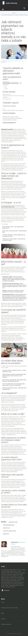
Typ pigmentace (6, 81)
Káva (6, 85)
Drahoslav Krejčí (10, 60)
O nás (2, 602)
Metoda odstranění (7, 94)
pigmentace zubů (13, 522)
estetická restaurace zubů (9, 531)
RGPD (2, 613)
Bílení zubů (16, 95)
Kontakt (3, 618)
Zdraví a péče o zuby (19, 60)
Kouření (6, 88)
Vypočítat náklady (6, 98)
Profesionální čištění (8, 95)
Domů (13, 13)
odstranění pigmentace (8, 525)
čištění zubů (6, 533)
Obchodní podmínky (6, 624)
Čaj (5, 87)
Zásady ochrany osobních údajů (9, 607)
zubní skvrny (6, 528)
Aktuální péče (5, 84)
